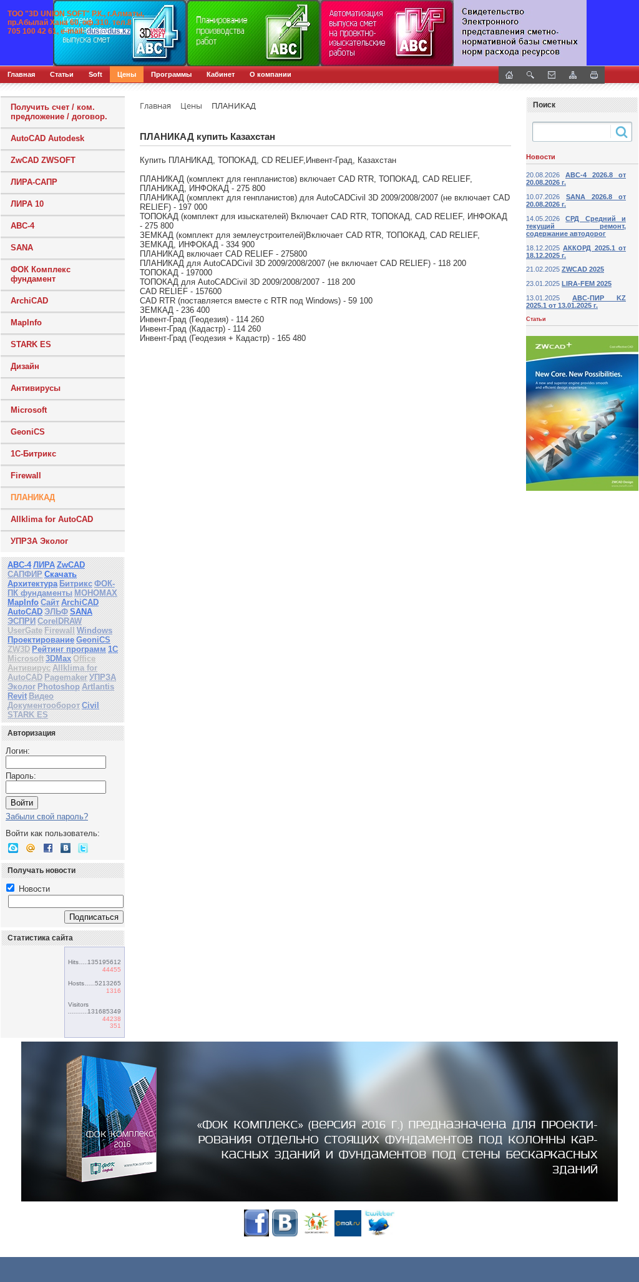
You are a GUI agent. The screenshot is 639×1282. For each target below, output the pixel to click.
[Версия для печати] (594, 75)
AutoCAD (24, 611)
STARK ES (31, 344)
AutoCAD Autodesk (47, 138)
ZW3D (18, 649)
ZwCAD (71, 565)
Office (84, 658)
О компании (270, 74)
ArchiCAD (29, 300)
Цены (126, 74)
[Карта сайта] (572, 75)
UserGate (24, 630)
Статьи (62, 74)
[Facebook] (48, 848)
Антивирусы (36, 388)
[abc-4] (319, 33)
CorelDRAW (59, 621)
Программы (171, 74)
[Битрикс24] (13, 848)
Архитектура (32, 583)
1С (113, 649)
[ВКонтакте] (65, 848)
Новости (33, 889)
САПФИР (24, 574)
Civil (90, 705)
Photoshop (58, 686)
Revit (17, 696)
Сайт (50, 602)
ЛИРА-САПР (34, 182)
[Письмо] (551, 75)
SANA (22, 247)
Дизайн (25, 366)
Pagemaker (65, 677)
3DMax (58, 658)
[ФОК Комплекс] (319, 1121)
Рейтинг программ (69, 649)
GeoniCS (28, 431)
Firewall (26, 475)
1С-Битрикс (33, 453)
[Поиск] (530, 75)
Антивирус (29, 668)
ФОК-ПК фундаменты (61, 588)
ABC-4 (22, 225)
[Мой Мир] (30, 848)
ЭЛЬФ (56, 611)
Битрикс (75, 583)
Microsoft (29, 410)
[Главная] (134, 33)
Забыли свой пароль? (47, 816)
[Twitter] (83, 848)
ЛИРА (44, 565)
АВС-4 (19, 565)
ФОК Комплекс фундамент (41, 274)
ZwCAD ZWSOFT (43, 160)
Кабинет (221, 74)
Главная (21, 74)
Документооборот (43, 705)
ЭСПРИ (21, 621)
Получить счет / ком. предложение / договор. (59, 111)
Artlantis (98, 686)
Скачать (60, 574)
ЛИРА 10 (27, 204)
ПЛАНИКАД (33, 497)
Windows (94, 630)
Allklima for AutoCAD (52, 519)
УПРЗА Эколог (39, 541)
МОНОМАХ (95, 593)
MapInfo (26, 322)
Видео (41, 696)
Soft (95, 74)
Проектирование (40, 639)
